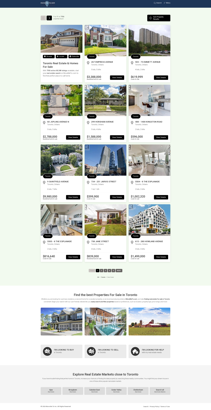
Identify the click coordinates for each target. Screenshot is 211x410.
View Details (117, 78)
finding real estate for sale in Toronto (157, 299)
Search (159, 3)
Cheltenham (138, 391)
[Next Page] (49, 18)
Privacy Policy (154, 406)
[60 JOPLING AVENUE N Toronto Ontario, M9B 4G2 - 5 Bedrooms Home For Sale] (61, 100)
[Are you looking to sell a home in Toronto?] (105, 351)
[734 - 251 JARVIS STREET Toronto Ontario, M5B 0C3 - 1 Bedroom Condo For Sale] (105, 160)
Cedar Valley (116, 391)
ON (98, 277)
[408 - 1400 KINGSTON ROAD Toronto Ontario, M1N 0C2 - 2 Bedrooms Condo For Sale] (149, 100)
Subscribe (75, 56)
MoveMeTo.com (131, 299)
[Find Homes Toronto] (61, 321)
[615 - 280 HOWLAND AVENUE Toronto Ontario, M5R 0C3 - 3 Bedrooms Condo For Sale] (149, 220)
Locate (61, 56)
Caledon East (94, 391)
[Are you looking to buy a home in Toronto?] (61, 351)
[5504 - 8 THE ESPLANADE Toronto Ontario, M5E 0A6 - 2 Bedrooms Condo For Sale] (149, 160)
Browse (49, 56)
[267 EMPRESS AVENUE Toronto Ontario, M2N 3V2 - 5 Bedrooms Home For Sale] (105, 40)
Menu (168, 3)
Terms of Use (165, 406)
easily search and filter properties (102, 302)
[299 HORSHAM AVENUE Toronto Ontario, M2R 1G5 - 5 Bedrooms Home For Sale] (105, 100)
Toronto (92, 56)
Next (119, 270)
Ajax (51, 391)
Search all (160, 391)
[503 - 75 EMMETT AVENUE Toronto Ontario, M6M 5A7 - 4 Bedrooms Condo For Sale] (149, 40)
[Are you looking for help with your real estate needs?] (149, 351)
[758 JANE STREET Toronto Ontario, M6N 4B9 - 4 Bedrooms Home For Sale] (105, 220)
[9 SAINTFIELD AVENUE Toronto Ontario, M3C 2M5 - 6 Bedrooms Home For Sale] (61, 160)
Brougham (73, 391)
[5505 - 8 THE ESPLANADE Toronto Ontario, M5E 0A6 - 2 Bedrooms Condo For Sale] (61, 220)
